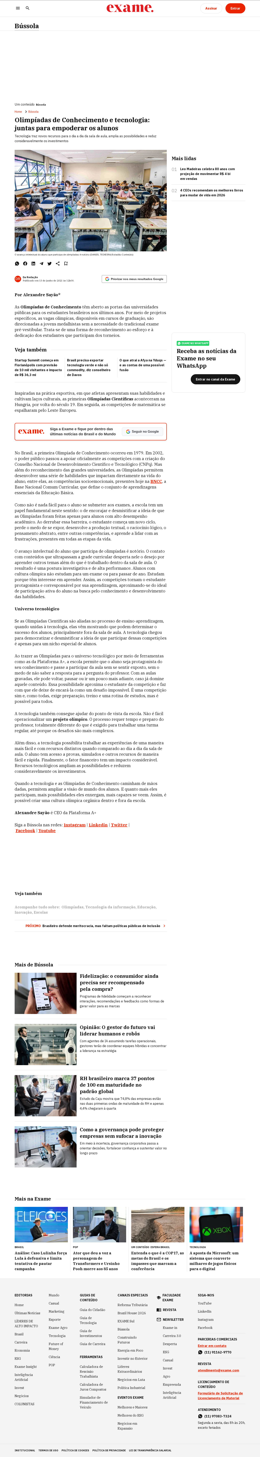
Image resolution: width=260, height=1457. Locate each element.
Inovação (23, 912)
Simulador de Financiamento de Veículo (94, 1402)
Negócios (22, 1396)
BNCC (156, 481)
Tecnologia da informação (110, 907)
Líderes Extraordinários (130, 1369)
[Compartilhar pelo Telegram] (41, 263)
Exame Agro (58, 1328)
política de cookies (75, 1450)
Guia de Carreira (92, 1344)
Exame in (170, 1328)
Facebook (25, 830)
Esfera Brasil (160, 1247)
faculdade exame (171, 1297)
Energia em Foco (130, 1350)
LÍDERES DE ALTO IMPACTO (26, 1323)
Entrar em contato (212, 1346)
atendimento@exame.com (218, 1370)
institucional (25, 1450)
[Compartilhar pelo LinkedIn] (33, 263)
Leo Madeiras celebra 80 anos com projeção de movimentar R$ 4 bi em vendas (207, 174)
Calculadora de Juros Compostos (93, 1386)
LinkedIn (204, 1311)
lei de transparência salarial (150, 1450)
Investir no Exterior (133, 1358)
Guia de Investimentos (91, 1333)
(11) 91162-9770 (217, 1352)
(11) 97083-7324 (217, 1416)
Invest (19, 1388)
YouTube (205, 1303)
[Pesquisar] (27, 8)
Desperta (170, 1344)
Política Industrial (131, 1388)
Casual (54, 1303)
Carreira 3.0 (172, 1336)
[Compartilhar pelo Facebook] (25, 263)
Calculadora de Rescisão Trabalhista (91, 1371)
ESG (18, 1358)
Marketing (56, 1311)
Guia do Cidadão (92, 1310)
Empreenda (172, 1384)
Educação (146, 907)
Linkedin (98, 825)
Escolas (41, 912)
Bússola (27, 26)
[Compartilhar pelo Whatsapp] (17, 263)
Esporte (55, 1320)
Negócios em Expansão (127, 1425)
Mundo (54, 1295)
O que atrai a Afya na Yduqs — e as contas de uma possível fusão (142, 365)
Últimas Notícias (27, 1313)
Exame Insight (26, 1367)
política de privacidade (109, 1450)
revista (169, 1310)
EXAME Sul (126, 1321)
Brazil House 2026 (132, 1313)
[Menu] (18, 8)
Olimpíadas (72, 907)
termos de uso (48, 1450)
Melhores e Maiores (132, 1407)
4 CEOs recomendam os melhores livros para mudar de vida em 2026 (211, 192)
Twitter (119, 825)
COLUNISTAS (24, 1404)
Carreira (21, 1342)
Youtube (47, 830)
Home (18, 111)
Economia (22, 1350)
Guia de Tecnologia (88, 1320)
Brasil (19, 1334)
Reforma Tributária (133, 1305)
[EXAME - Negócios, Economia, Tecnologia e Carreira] (130, 8)
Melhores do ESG (131, 1415)
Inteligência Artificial (24, 1377)
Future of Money (56, 1346)
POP (52, 1365)
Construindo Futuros (127, 1339)
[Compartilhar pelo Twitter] (49, 263)
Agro (166, 1376)
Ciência (54, 1357)
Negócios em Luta (131, 1380)
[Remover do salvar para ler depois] (65, 263)
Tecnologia (57, 1336)
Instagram (75, 825)
